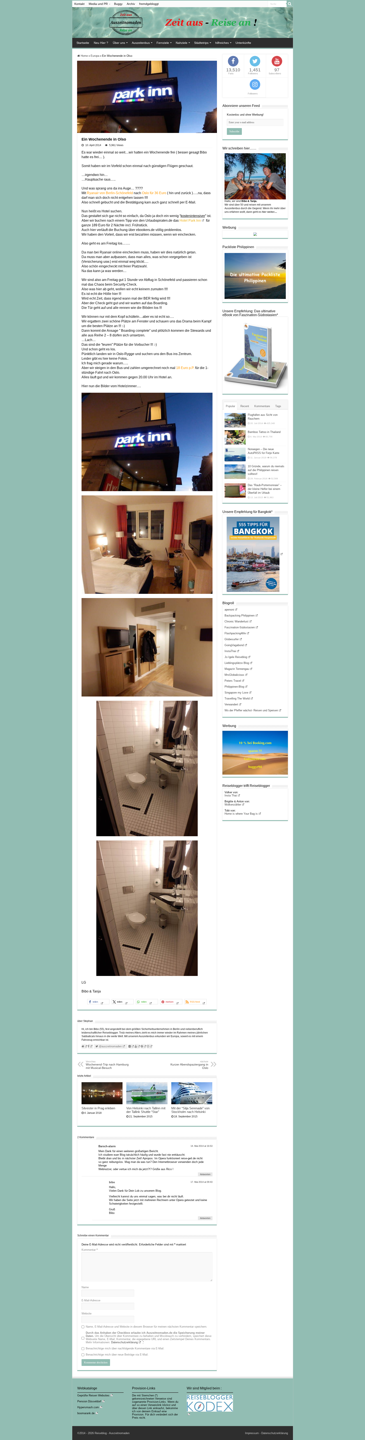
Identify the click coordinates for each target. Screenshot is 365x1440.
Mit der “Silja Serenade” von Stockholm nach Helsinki (190, 1110)
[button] (98, 1001)
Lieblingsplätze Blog (237, 663)
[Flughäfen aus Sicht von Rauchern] (235, 420)
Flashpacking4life (235, 633)
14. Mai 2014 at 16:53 (201, 1146)
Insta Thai (231, 795)
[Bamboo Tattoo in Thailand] (235, 437)
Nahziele (181, 42)
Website (86, 1313)
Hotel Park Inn (190, 220)
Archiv (131, 4)
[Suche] (290, 4)
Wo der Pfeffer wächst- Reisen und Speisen (251, 710)
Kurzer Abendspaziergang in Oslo (189, 1065)
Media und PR (98, 4)
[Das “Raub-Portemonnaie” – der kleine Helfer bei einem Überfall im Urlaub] (235, 490)
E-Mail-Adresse (91, 1300)
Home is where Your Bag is (241, 813)
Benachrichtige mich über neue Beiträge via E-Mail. (117, 1354)
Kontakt (79, 4)
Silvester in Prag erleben (98, 1108)
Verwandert (231, 704)
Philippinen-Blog (234, 686)
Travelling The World (237, 698)
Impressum (252, 1433)
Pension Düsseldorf (89, 1401)
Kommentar (90, 1249)
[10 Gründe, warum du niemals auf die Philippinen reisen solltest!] (235, 471)
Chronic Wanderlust (236, 621)
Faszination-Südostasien (240, 627)
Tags (278, 406)
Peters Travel (233, 680)
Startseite (82, 42)
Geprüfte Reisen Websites (93, 1395)
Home (84, 55)
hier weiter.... (269, 211)
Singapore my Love (236, 692)
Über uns (119, 42)
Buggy (118, 4)
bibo (112, 1182)
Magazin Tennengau (237, 668)
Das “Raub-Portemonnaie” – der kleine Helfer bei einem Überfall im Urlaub (265, 489)
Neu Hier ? (101, 42)
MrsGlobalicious (234, 674)
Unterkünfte (243, 42)
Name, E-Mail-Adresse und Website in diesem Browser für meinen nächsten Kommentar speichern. (146, 1326)
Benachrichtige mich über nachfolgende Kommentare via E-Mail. (125, 1348)
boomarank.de (86, 1413)
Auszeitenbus (141, 42)
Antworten (205, 1174)
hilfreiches (222, 42)
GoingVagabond (234, 645)
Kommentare (262, 406)
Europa (95, 55)
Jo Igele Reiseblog (236, 657)
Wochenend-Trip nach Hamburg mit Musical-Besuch (107, 1065)
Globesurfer (232, 639)
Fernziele (163, 42)
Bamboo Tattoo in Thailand (264, 432)
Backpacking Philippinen (240, 615)
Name (85, 1287)
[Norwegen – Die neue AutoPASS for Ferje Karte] (235, 454)
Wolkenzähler (233, 804)
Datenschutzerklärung (124, 1342)
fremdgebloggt (149, 4)
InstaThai (230, 651)
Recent (244, 406)
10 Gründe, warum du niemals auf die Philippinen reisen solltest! (266, 470)
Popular (230, 406)
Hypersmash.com (88, 1407)
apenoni (229, 609)
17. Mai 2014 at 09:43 (201, 1182)
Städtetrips (201, 42)
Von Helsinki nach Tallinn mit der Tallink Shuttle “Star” (145, 1110)
